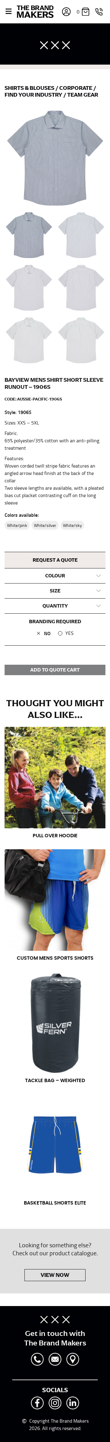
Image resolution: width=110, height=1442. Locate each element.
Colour (55, 576)
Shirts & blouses (30, 88)
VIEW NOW (55, 1275)
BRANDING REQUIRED (55, 622)
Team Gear (82, 94)
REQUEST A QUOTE (55, 560)
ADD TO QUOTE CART (55, 670)
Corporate (76, 88)
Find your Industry (34, 94)
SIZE (55, 591)
